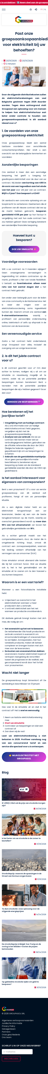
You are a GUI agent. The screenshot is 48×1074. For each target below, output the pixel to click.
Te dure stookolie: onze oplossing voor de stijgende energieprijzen (21, 910)
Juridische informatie (12, 1023)
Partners (6, 1031)
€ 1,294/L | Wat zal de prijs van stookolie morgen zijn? (23, 804)
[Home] (24, 19)
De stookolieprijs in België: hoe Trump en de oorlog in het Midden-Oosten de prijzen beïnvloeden (21, 946)
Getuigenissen (9, 1029)
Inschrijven (11, 1058)
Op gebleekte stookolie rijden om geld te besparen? (20, 983)
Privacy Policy (8, 1026)
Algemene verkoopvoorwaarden (17, 1020)
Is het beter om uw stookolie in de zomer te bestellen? (21, 839)
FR (41, 9)
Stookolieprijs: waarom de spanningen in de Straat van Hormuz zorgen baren (21, 874)
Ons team (6, 1037)
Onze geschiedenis (11, 1034)
